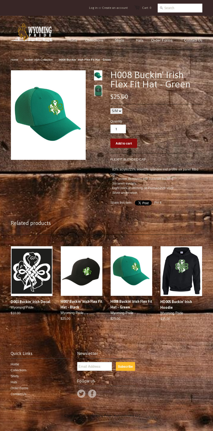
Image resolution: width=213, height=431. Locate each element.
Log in (93, 8)
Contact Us (18, 394)
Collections (18, 370)
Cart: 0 (146, 8)
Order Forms (19, 388)
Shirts (15, 376)
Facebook (92, 393)
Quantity (116, 121)
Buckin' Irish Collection (38, 59)
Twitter (81, 393)
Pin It (157, 202)
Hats (14, 382)
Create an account (115, 8)
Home (15, 364)
